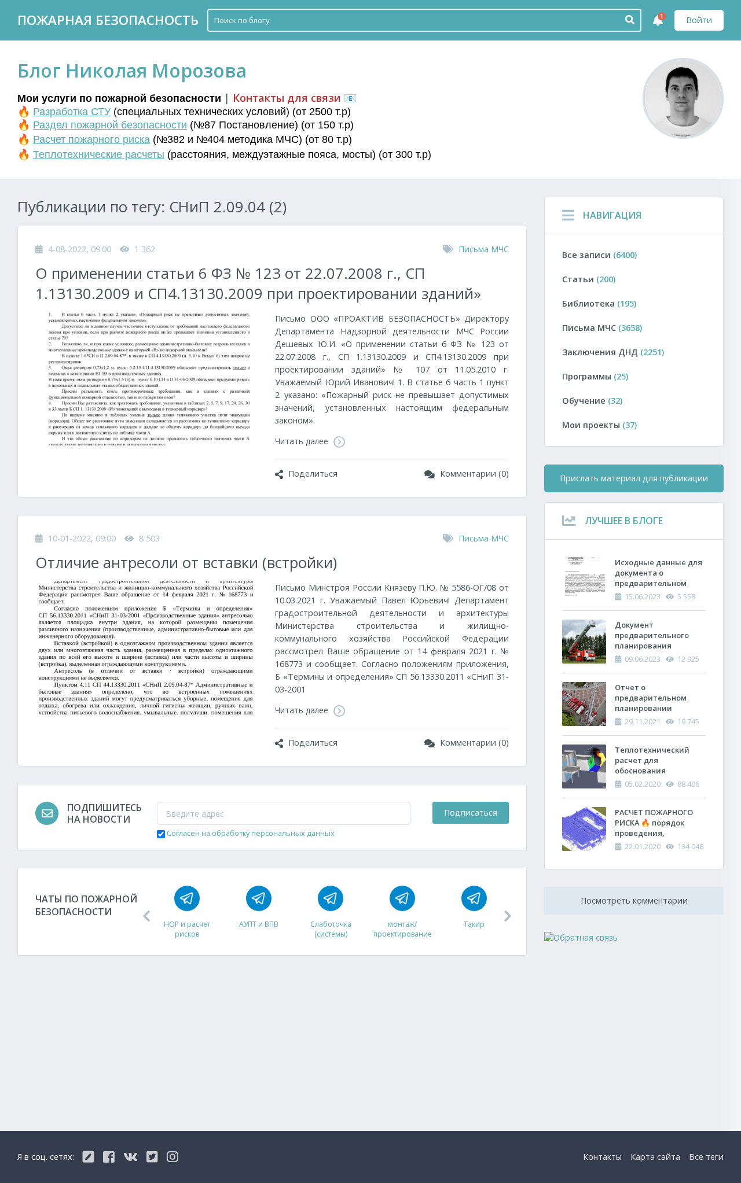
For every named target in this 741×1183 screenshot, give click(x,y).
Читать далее (303, 441)
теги (706, 1156)
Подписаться (470, 812)
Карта (655, 1156)
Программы (595, 376)
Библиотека (599, 303)
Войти (699, 19)
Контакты (602, 1156)
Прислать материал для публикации (634, 478)
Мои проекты (599, 424)
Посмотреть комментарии (634, 900)
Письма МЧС (483, 249)
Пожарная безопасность (108, 20)
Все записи (599, 254)
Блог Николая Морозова (132, 70)
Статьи (588, 279)
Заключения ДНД (613, 352)
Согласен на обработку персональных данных (251, 833)
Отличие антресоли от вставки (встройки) (186, 562)
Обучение (592, 400)
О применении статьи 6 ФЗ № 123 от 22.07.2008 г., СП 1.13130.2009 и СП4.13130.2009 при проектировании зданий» (258, 283)
